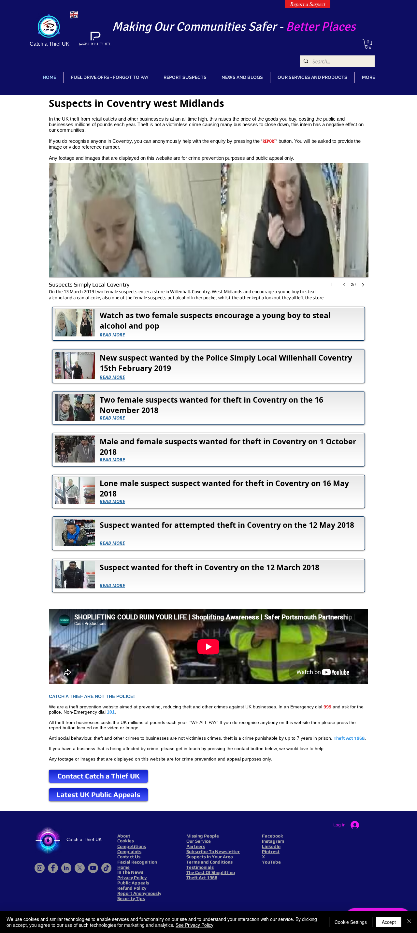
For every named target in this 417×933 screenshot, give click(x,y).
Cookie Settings (351, 922)
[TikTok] (106, 868)
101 (111, 712)
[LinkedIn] (66, 868)
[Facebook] (53, 868)
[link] (368, 44)
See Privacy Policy (194, 925)
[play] (332, 283)
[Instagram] (40, 868)
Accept (389, 922)
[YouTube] (93, 868)
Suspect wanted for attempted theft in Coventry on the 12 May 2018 (227, 525)
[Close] (409, 922)
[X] (80, 868)
